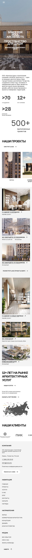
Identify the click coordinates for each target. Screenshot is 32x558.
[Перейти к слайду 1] (12, 555)
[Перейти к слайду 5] (19, 555)
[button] (4, 2)
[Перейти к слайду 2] (14, 555)
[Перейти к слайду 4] (17, 555)
